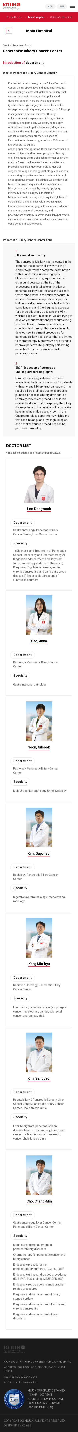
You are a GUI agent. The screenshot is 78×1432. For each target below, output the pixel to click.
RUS (61, 6)
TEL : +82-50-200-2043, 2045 (20, 1376)
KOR (50, 6)
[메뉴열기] (72, 6)
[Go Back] (9, 31)
